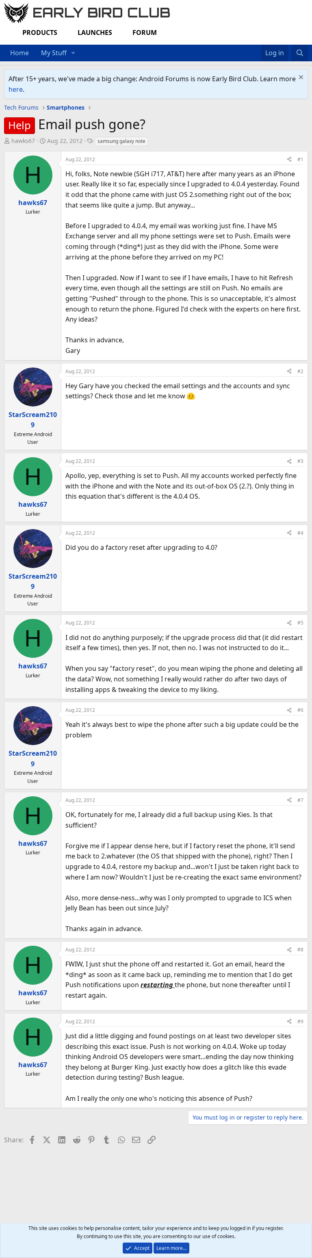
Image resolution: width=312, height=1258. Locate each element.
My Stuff (54, 52)
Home (19, 52)
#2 (300, 371)
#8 (300, 949)
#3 (300, 461)
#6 (300, 710)
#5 (300, 622)
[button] (73, 53)
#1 (300, 159)
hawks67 (23, 141)
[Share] (289, 159)
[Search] (299, 53)
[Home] (249, 48)
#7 (300, 800)
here (16, 89)
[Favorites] (257, 48)
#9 (300, 1021)
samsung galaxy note (121, 141)
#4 (300, 533)
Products (39, 32)
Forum (144, 32)
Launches (95, 32)
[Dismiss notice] (300, 78)
